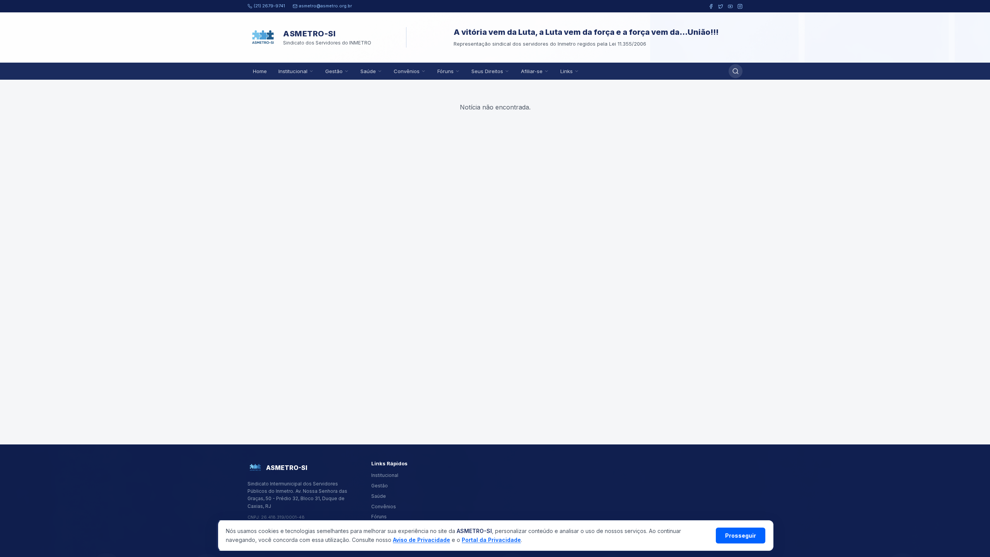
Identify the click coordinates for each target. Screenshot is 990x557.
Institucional (292, 71)
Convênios (407, 71)
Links (566, 71)
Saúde (368, 71)
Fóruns (445, 71)
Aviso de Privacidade (421, 539)
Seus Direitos (487, 71)
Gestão (334, 71)
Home (260, 71)
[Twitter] (720, 6)
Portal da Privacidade (491, 539)
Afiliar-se (532, 71)
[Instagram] (739, 6)
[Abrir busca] (735, 71)
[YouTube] (730, 6)
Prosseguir (740, 535)
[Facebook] (710, 6)
